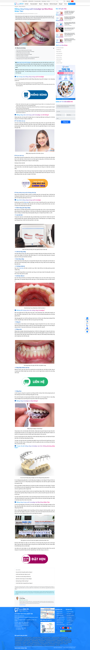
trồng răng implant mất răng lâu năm (51, 640)
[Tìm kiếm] (64, 1)
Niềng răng (46, 3)
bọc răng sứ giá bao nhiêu (44, 643)
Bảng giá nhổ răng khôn (60, 617)
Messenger (87, 329)
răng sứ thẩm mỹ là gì (23, 581)
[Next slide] (53, 627)
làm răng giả (31, 643)
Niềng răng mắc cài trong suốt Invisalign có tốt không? (25, 51)
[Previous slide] (42, 614)
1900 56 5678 (24, 1)
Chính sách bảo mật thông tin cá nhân (69, 647)
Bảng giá (60, 3)
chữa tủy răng (42, 642)
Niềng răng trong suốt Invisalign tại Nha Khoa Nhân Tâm (26, 58)
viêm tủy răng (63, 642)
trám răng (24, 643)
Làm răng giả (69, 617)
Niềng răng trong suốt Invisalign (23, 62)
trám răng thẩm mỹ (68, 642)
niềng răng (26, 202)
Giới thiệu (26, 3)
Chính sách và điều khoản (58, 647)
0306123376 (22, 615)
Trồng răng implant (33, 3)
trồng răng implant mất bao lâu (27, 637)
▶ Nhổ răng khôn (59, 59)
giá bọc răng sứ (29, 572)
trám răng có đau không (18, 643)
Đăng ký (65, 122)
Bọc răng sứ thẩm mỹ (70, 615)
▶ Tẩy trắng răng (59, 53)
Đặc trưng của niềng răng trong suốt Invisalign (24, 50)
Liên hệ (48, 1)
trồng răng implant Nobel (35, 640)
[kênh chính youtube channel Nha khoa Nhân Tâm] (63, 627)
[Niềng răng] (35, 94)
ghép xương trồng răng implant (55, 637)
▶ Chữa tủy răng (59, 55)
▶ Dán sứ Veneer (59, 62)
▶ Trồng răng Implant (60, 47)
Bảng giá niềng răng (60, 615)
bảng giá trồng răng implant (18, 637)
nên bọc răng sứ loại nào (52, 643)
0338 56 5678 (30, 1)
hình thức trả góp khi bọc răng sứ (25, 583)
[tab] (46, 632)
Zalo (87, 326)
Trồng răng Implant (70, 611)
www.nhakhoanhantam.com (23, 625)
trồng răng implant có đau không (46, 637)
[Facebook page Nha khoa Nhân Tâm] (60, 627)
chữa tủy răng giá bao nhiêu (48, 642)
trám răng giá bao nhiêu (18, 642)
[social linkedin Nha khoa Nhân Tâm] (71, 627)
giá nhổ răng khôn (30, 645)
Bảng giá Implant (59, 611)
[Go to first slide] (53, 614)
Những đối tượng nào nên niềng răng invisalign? (24, 54)
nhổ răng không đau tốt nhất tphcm (38, 645)
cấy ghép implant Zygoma (64, 637)
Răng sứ (40, 3)
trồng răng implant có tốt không (37, 637)
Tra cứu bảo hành (37, 1)
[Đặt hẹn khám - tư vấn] (35, 559)
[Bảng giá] (35, 183)
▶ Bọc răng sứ (59, 51)
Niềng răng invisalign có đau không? (22, 55)
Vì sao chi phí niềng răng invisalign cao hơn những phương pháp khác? (28, 57)
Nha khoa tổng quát (53, 3)
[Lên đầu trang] (87, 332)
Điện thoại (87, 319)
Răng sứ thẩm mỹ (22, 6)
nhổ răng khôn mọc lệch (18, 645)
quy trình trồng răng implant (67, 640)
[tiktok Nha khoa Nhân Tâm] (65, 627)
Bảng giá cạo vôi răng (60, 620)
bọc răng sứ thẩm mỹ (37, 643)
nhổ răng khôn (24, 645)
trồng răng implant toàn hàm (19, 640)
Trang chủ (16, 6)
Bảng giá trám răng (60, 622)
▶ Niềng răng (59, 49)
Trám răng (68, 622)
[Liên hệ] (35, 382)
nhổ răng (45, 645)
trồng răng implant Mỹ (42, 640)
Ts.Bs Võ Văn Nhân (20, 13)
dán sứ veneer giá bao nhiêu (51, 645)
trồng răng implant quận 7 (27, 640)
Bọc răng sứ (69, 613)
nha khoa (22, 268)
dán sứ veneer (58, 645)
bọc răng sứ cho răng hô (60, 643)
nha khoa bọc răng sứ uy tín (24, 574)
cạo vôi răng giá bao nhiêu (56, 642)
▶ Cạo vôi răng (59, 57)
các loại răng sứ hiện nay (25, 576)
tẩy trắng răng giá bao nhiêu (35, 642)
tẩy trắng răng (24, 642)
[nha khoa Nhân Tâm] (19, 3)
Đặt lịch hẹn (72, 3)
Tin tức (65, 3)
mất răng (27, 643)
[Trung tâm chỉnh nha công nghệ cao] (65, 82)
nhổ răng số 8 (66, 643)
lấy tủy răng (28, 642)
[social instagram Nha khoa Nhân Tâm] (68, 627)
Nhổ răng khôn (69, 624)
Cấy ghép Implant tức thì (60, 640)
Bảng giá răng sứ (59, 613)
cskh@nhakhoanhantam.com (23, 623)
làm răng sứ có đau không (25, 578)
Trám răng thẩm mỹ (70, 620)
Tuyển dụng (44, 1)
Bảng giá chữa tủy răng (60, 624)
